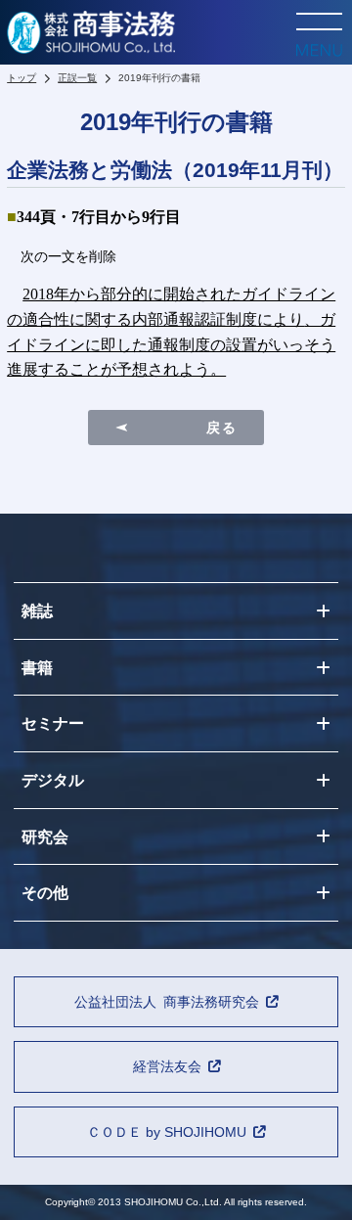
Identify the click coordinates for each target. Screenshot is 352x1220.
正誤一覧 (77, 77)
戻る (221, 427)
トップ (21, 77)
